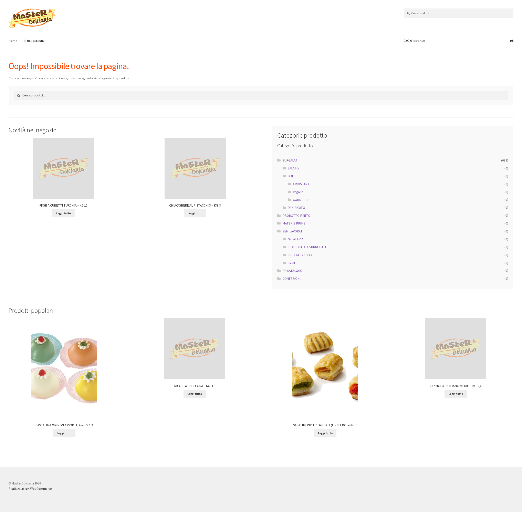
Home (13, 41)
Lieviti (292, 263)
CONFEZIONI (292, 278)
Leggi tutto (63, 213)
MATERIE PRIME (294, 223)
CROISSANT (301, 184)
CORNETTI (300, 200)
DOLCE (292, 176)
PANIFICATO (296, 208)
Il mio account (34, 41)
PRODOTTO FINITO (296, 215)
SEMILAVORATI (293, 231)
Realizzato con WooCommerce (30, 489)
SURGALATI (291, 160)
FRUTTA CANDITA (300, 255)
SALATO (293, 168)
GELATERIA (296, 239)
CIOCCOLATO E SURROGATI (307, 247)
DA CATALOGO (292, 271)
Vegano (298, 192)
